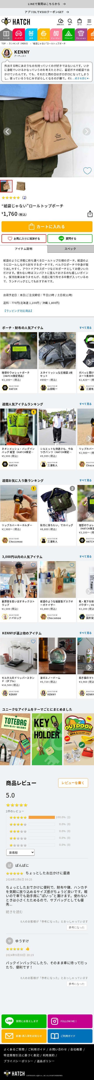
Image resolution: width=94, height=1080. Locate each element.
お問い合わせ (58, 1049)
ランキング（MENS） (19, 44)
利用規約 (49, 1055)
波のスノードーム (50, 677)
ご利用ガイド (37, 1049)
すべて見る (85, 328)
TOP (4, 44)
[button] (70, 22)
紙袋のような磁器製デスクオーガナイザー (56, 603)
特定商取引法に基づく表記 (21, 1055)
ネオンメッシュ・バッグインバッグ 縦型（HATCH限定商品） (18, 450)
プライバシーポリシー (18, 1061)
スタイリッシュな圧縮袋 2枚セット (56, 374)
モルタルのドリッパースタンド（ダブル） (18, 679)
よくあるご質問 (14, 1049)
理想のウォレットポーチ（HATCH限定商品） (16, 374)
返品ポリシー (46, 1061)
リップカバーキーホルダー (17, 525)
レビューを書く (73, 783)
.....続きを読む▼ (80, 78)
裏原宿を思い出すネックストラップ (18, 603)
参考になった (77, 927)
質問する (71, 238)
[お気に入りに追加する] (87, 171)
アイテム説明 (24, 249)
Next (87, 132)
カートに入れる (51, 226)
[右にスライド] (89, 362)
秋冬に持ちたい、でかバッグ (56, 525)
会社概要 (76, 1049)
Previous (7, 132)
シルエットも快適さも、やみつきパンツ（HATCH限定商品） (56, 450)
